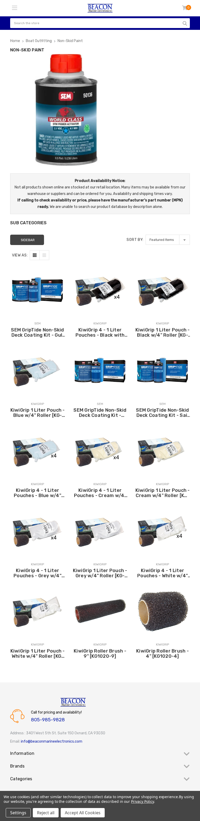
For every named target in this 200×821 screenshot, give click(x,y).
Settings (18, 813)
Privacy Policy (142, 801)
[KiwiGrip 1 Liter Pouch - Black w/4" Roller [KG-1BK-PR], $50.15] (162, 289)
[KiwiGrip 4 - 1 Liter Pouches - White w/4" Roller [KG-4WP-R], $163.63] (162, 530)
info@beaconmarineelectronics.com (51, 741)
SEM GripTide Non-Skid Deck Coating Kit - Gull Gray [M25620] (37, 332)
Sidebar (28, 240)
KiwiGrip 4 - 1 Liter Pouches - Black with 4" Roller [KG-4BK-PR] (99, 332)
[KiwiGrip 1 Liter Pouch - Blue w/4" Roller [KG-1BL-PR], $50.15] (37, 370)
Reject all (45, 813)
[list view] (44, 255)
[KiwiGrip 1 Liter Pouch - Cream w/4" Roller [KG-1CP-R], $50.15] (162, 450)
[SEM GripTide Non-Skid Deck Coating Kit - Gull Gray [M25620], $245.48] (37, 289)
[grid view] (35, 255)
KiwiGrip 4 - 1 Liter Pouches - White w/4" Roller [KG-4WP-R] (162, 573)
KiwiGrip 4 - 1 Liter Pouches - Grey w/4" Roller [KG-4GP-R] (37, 573)
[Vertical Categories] (14, 8)
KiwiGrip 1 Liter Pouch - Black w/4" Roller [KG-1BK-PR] (162, 332)
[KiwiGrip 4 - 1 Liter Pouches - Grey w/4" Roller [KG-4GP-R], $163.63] (37, 530)
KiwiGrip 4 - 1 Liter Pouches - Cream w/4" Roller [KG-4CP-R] (100, 493)
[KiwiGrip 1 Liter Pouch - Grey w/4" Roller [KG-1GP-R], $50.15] (100, 530)
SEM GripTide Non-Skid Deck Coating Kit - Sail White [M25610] (162, 413)
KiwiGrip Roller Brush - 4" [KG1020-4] (162, 653)
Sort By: (135, 240)
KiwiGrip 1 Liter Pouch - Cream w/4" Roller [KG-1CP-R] (162, 493)
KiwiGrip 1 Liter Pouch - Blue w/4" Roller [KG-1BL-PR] (37, 413)
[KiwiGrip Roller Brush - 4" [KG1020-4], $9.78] (162, 610)
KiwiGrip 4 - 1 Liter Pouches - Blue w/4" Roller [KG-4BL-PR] (37, 493)
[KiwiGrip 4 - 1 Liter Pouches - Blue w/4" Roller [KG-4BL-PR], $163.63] (37, 450)
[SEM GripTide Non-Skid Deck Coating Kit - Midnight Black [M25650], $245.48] (100, 370)
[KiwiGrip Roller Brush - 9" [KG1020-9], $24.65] (100, 610)
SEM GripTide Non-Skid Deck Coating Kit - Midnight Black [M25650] (99, 413)
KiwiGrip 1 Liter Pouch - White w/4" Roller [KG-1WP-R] (37, 653)
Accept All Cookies (83, 813)
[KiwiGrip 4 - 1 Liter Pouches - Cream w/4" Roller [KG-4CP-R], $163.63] (100, 450)
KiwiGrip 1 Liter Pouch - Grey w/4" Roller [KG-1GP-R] (100, 573)
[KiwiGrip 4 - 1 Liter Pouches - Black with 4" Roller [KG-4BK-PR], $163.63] (100, 289)
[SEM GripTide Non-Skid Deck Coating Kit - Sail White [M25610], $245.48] (162, 370)
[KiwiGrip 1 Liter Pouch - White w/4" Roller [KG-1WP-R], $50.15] (37, 610)
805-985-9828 (48, 720)
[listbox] (168, 240)
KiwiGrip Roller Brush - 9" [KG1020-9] (100, 653)
